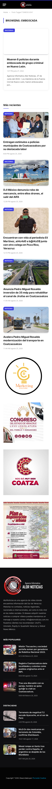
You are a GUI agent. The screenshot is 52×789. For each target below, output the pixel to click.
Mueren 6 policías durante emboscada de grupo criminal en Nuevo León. (25, 63)
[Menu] (4, 5)
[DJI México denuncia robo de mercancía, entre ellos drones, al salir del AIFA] (26, 172)
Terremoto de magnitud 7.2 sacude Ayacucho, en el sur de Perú (33, 715)
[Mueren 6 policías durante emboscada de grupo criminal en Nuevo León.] (26, 41)
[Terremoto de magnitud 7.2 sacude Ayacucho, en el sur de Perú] (9, 716)
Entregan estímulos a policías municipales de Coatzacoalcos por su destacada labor (24, 145)
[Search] (48, 5)
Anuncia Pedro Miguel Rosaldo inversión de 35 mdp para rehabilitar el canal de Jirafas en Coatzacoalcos (25, 293)
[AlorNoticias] (26, 4)
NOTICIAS (8, 114)
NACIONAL (9, 30)
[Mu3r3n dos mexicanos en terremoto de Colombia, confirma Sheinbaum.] (9, 733)
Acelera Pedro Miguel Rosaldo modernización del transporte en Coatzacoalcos (23, 340)
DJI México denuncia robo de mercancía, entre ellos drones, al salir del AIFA (23, 193)
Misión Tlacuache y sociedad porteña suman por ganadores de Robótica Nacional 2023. (33, 649)
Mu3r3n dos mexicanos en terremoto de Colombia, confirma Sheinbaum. (31, 732)
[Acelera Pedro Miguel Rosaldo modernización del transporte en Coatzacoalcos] (26, 319)
